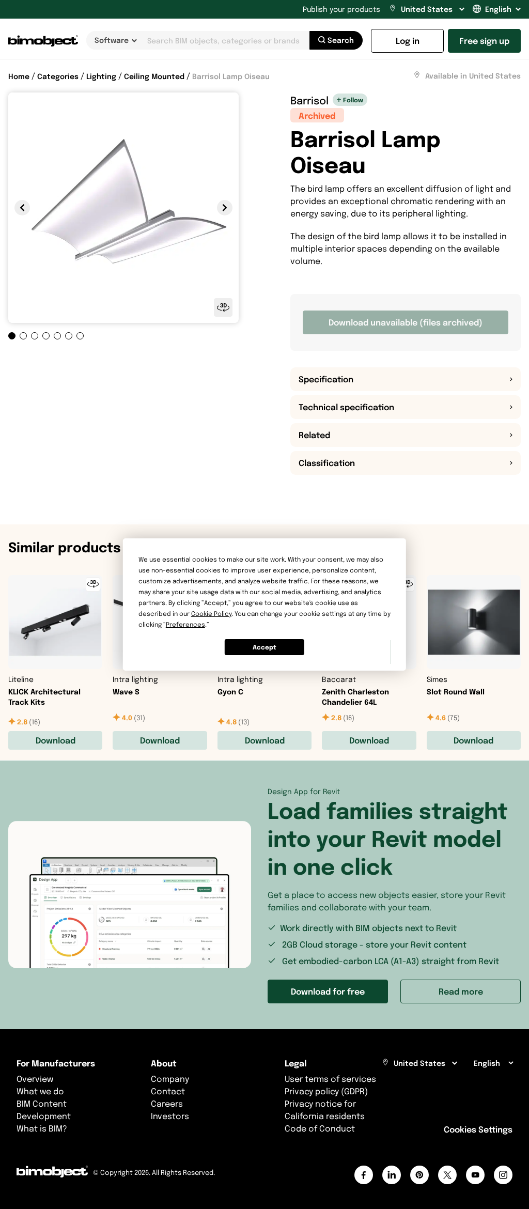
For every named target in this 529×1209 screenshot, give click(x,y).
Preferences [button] (185, 624)
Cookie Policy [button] (211, 613)
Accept (264, 647)
